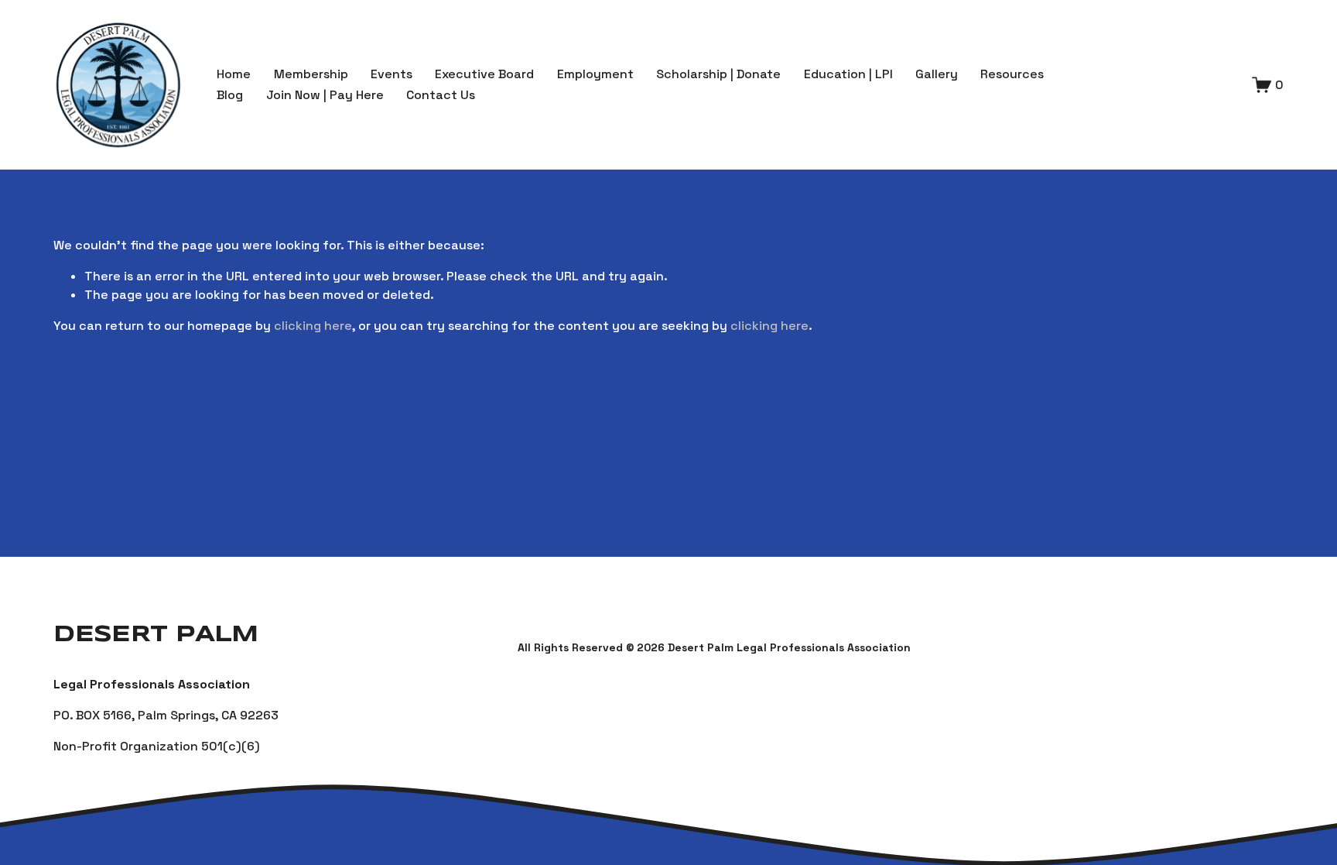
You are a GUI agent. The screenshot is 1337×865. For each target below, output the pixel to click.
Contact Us (440, 95)
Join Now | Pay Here (325, 95)
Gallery (936, 74)
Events (391, 74)
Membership (311, 74)
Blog (230, 95)
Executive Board (484, 74)
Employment (595, 74)
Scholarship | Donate (718, 74)
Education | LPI (848, 74)
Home (234, 74)
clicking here (313, 326)
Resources (1012, 74)
